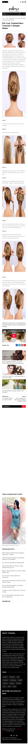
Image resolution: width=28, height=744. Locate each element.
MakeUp (18, 683)
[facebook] (20, 2)
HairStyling (11, 18)
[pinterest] (22, 2)
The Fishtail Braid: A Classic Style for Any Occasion (13, 391)
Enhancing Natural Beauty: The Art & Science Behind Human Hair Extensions (13, 362)
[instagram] (25, 2)
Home (3, 18)
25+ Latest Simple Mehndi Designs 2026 (13, 562)
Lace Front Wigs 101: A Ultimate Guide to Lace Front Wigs (13, 377)
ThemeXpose (14, 741)
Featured (12, 677)
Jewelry (5, 683)
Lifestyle (12, 683)
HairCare (5, 680)
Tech (14, 686)
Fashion (5, 677)
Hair (7, 18)
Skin (4, 686)
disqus (23, 406)
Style (9, 686)
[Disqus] (14, 428)
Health (20, 680)
